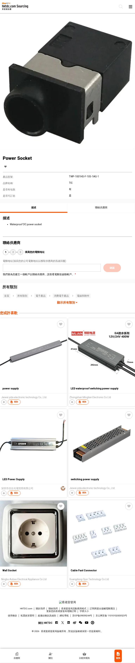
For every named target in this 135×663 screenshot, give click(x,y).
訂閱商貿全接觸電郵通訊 (102, 608)
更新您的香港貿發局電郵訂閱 (61, 611)
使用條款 (12, 615)
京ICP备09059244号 (82, 615)
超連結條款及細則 (47, 615)
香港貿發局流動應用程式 (73, 608)
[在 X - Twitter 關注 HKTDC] (62, 622)
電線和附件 (83, 295)
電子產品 (41, 295)
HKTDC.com (26, 608)
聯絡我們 (53, 608)
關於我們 (40, 608)
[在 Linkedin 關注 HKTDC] (68, 622)
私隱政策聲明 (27, 615)
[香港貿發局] (67, 602)
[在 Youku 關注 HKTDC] (92, 622)
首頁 (6, 295)
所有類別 (22, 295)
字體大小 (84, 611)
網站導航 (64, 615)
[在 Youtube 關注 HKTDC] (86, 622)
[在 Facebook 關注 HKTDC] (56, 622)
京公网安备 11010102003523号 (111, 615)
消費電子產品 (61, 295)
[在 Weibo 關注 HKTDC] (74, 622)
